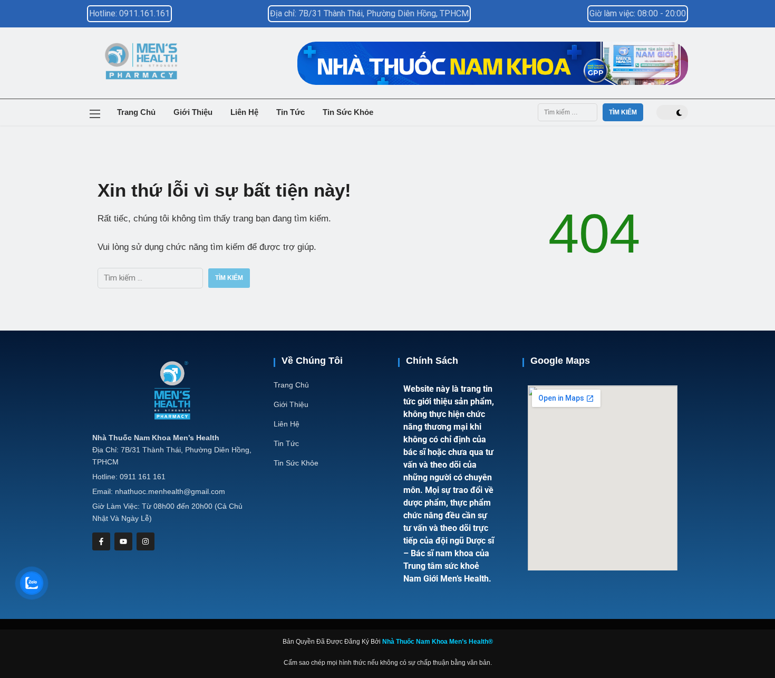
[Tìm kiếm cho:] (567, 112)
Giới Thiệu (192, 112)
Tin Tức (290, 112)
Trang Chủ (136, 112)
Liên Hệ (244, 112)
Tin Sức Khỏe (348, 112)
